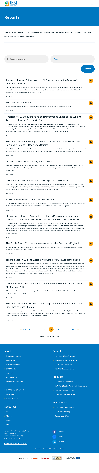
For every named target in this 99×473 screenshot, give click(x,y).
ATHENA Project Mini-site (63, 365)
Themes (9, 416)
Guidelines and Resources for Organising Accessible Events (37, 180)
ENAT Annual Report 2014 (19, 102)
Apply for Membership (62, 412)
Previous (26, 329)
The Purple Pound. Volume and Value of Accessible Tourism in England (42, 243)
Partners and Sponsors (14, 382)
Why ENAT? (10, 373)
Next (74, 329)
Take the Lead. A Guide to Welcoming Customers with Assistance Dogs (43, 259)
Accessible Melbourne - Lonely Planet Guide (29, 161)
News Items (10, 394)
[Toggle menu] (92, 4)
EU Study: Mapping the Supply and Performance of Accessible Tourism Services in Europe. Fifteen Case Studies (43, 143)
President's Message (13, 356)
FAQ (7, 412)
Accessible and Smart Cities (64, 382)
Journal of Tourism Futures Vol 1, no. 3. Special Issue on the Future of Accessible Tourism (41, 82)
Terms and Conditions (50, 449)
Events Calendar (12, 399)
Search (87, 4)
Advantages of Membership (64, 407)
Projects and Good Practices (65, 356)
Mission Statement (13, 365)
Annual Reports (11, 377)
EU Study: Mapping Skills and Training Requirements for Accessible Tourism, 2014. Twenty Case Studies (46, 305)
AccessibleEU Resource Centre (66, 360)
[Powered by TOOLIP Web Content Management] (34, 458)
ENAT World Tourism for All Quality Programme (71, 386)
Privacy (62, 449)
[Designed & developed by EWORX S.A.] (45, 458)
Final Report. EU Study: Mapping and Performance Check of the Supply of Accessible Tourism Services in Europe (44, 118)
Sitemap (37, 449)
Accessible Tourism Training (65, 394)
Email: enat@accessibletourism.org (15, 443)
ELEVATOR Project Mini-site (64, 369)
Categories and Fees (62, 416)
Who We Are (10, 360)
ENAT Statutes (11, 369)
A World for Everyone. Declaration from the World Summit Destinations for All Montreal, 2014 (44, 285)
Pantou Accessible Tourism (64, 390)
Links (8, 424)
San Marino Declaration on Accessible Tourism (30, 199)
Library (8, 420)
